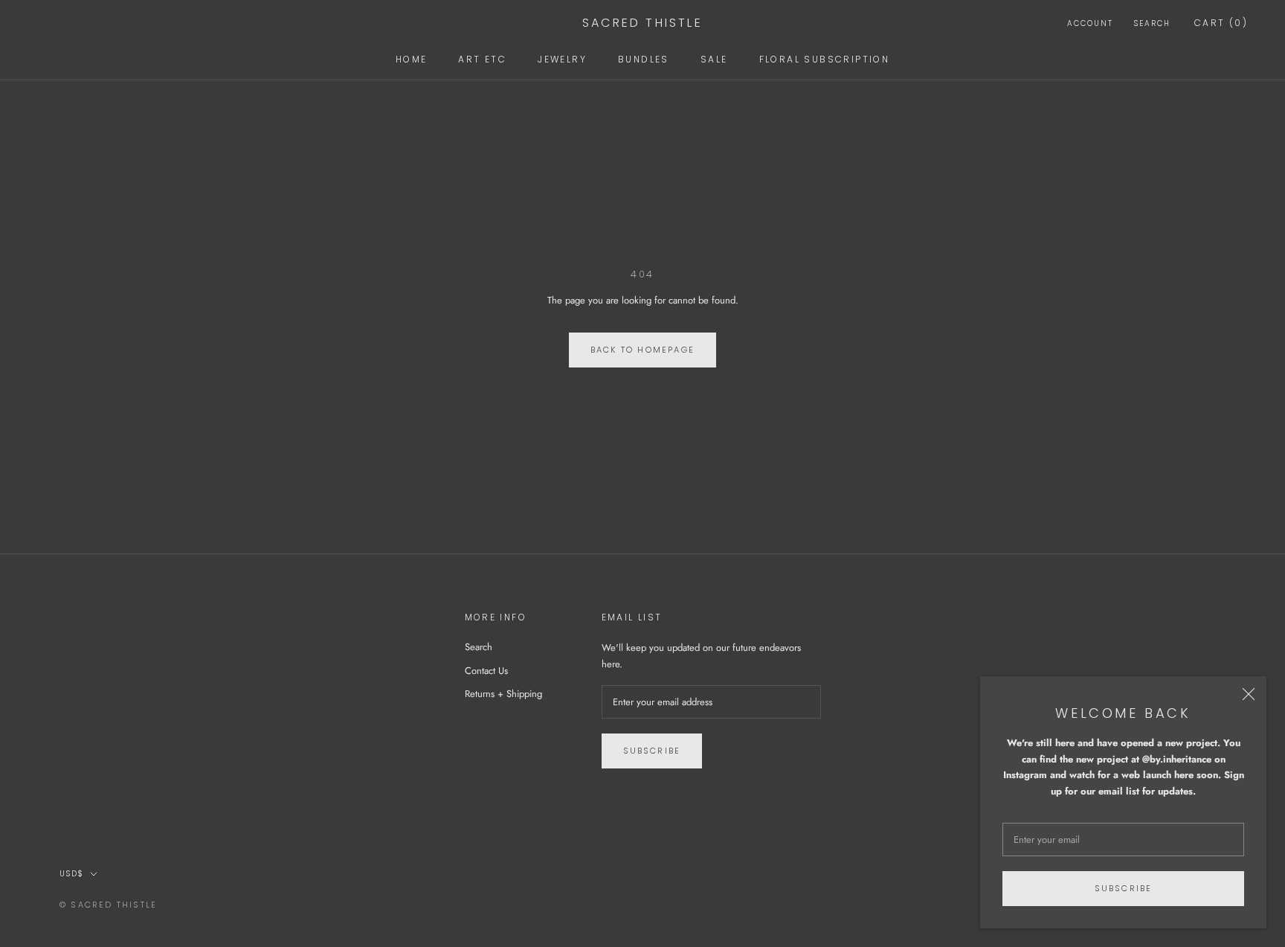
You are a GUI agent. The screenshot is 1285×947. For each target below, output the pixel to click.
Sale (714, 59)
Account (1090, 23)
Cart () (1221, 22)
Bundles (643, 59)
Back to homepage (642, 350)
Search (1152, 23)
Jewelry (562, 59)
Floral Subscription (824, 59)
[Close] (1248, 694)
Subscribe (1124, 888)
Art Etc (482, 59)
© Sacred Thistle (108, 905)
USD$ (71, 873)
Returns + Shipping (503, 694)
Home (412, 59)
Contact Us (486, 671)
